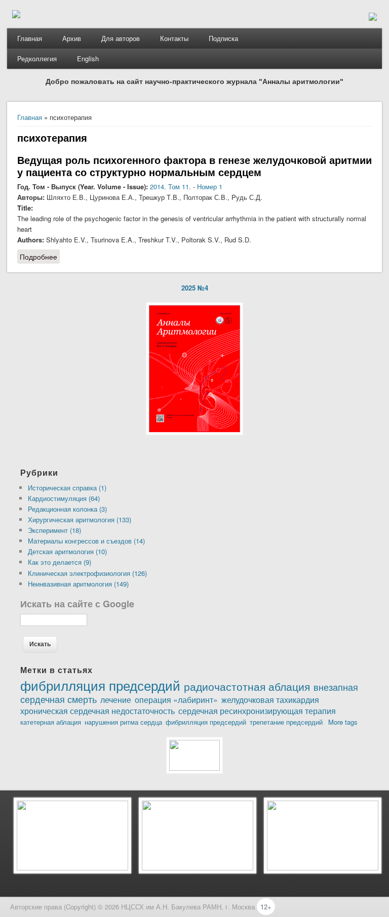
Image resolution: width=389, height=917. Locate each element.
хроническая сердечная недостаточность (97, 710)
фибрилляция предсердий (100, 685)
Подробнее (40, 258)
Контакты (174, 38)
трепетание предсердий (286, 722)
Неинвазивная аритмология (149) (78, 584)
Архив (71, 38)
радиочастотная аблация (247, 686)
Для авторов (120, 38)
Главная (29, 38)
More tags (343, 722)
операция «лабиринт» (176, 699)
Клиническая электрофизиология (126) (87, 573)
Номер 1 (209, 186)
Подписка (223, 38)
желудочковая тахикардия (270, 699)
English (88, 58)
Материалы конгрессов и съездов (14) (86, 541)
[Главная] (16, 15)
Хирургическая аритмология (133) (79, 519)
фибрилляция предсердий (206, 722)
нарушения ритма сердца (123, 722)
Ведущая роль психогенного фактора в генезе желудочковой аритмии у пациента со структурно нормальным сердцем (194, 165)
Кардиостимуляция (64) (64, 498)
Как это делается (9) (59, 562)
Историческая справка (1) (67, 487)
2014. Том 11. (170, 186)
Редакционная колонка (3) (67, 509)
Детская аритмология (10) (67, 551)
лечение (115, 699)
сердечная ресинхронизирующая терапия (257, 710)
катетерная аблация (50, 722)
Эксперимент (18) (54, 530)
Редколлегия (37, 58)
